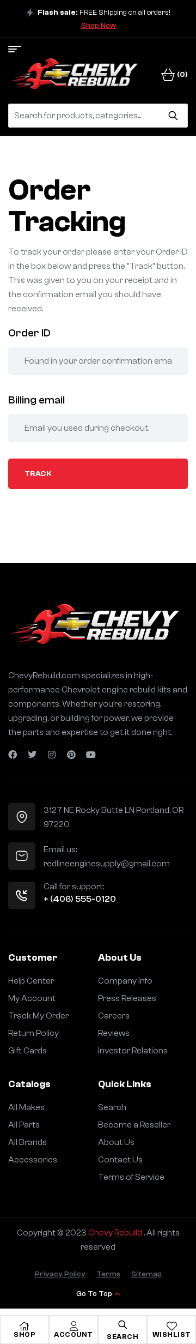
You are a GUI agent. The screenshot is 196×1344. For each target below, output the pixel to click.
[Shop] (24, 1326)
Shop (24, 1334)
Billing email (36, 400)
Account (73, 1334)
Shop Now (98, 25)
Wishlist (171, 1334)
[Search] (173, 116)
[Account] (73, 1326)
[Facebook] (12, 754)
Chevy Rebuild (116, 1233)
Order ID (29, 333)
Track (37, 473)
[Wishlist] (171, 1326)
